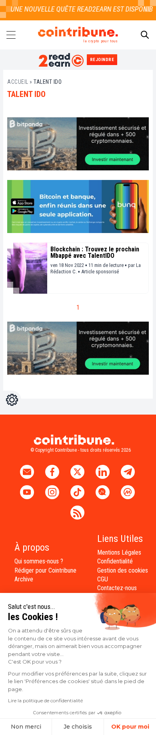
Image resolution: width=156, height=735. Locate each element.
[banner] (78, 143)
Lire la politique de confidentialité (45, 700)
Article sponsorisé (100, 272)
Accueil (17, 82)
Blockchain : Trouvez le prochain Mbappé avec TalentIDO (94, 252)
